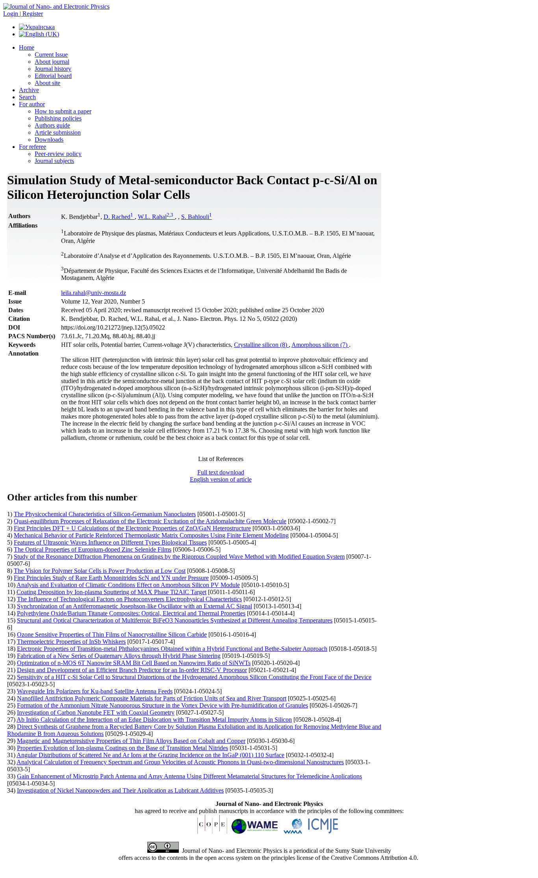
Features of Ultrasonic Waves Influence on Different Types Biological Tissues (110, 542)
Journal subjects (54, 160)
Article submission (58, 132)
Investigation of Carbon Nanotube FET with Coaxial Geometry (95, 712)
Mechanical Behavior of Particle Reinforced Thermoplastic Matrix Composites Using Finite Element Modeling (151, 535)
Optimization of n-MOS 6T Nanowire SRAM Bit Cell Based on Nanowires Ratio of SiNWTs (133, 662)
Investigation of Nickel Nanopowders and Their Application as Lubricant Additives (120, 790)
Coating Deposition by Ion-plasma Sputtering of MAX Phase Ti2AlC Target (111, 592)
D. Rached (118, 216)
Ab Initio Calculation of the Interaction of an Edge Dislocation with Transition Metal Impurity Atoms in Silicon (154, 719)
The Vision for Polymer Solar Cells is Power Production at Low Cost (100, 570)
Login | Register (23, 13)
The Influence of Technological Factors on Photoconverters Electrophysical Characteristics (129, 599)
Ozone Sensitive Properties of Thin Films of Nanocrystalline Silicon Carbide (112, 634)
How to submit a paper (63, 111)
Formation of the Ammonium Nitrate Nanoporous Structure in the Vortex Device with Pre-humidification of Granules (162, 705)
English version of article (221, 479)
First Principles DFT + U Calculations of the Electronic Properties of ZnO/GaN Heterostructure (132, 528)
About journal (52, 61)
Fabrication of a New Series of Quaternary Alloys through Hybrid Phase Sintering (119, 655)
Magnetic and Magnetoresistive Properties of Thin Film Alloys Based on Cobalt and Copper (131, 740)
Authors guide (52, 125)
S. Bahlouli (196, 216)
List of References (220, 459)
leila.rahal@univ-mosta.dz (93, 292)
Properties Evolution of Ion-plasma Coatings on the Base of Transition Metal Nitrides (122, 748)
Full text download (220, 472)
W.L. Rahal (155, 216)
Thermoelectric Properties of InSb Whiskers (71, 641)
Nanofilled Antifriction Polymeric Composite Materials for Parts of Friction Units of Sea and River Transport (151, 698)
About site (47, 83)
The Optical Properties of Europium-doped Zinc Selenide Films (92, 549)
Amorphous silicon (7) (320, 344)
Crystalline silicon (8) (261, 344)
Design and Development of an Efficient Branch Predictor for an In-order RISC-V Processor (132, 670)
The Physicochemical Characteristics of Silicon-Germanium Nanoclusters (105, 514)
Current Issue (51, 54)
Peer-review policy (58, 153)
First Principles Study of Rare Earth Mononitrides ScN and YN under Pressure (111, 577)
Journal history (53, 68)
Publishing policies (58, 118)
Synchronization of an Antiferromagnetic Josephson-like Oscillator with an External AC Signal (134, 606)
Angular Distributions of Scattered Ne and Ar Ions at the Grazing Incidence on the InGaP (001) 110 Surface (150, 755)
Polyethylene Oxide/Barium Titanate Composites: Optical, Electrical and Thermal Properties (131, 613)
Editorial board (53, 75)
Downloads (49, 139)
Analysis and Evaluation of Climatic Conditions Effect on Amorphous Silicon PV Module (128, 585)
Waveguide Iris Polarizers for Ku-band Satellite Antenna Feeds (95, 691)
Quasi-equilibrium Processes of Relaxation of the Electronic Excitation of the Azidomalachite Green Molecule (150, 521)
